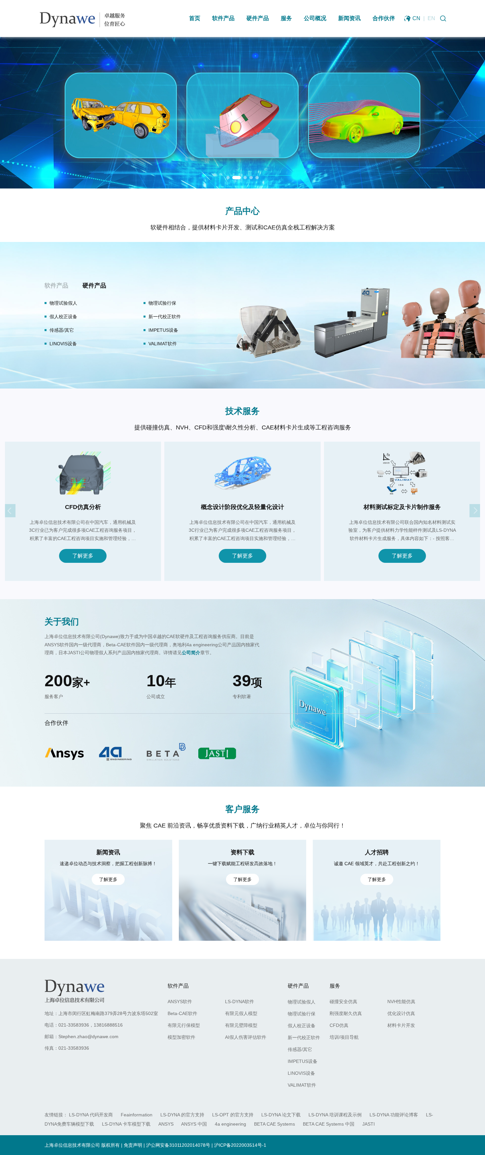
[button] (228, 177)
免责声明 (133, 1145)
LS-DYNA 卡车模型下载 (126, 1124)
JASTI (368, 1124)
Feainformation (136, 1114)
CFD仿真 (339, 1025)
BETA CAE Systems (274, 1124)
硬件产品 (257, 18)
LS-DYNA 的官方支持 (182, 1114)
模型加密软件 (63, 343)
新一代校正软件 (304, 1037)
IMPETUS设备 (302, 1061)
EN (431, 18)
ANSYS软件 (61, 303)
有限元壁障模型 (164, 330)
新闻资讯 (349, 18)
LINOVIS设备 (301, 1073)
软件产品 (223, 18)
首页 (194, 18)
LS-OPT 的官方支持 (232, 1114)
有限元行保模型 (65, 330)
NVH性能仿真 (401, 1001)
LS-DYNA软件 (163, 303)
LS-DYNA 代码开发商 (91, 1114)
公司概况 (315, 18)
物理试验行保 (301, 1013)
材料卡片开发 (401, 1025)
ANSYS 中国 (194, 1124)
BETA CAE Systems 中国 (328, 1124)
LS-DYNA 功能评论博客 (394, 1114)
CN (416, 18)
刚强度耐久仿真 (346, 1013)
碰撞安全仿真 (343, 1001)
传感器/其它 (300, 1049)
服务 (286, 18)
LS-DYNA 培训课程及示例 (335, 1114)
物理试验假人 (301, 1001)
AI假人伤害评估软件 (169, 343)
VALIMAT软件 (302, 1085)
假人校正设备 (301, 1025)
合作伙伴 (383, 18)
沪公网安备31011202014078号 (178, 1145)
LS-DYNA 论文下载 (281, 1114)
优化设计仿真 (401, 1013)
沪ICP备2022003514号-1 (240, 1145)
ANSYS (166, 1124)
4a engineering (230, 1124)
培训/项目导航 (344, 1037)
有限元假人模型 (164, 316)
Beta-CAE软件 (64, 316)
